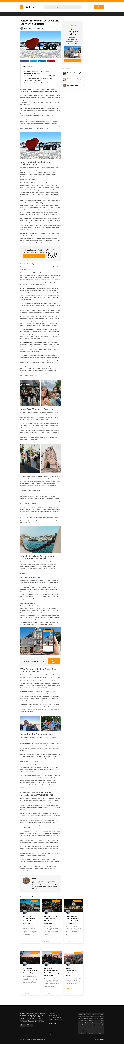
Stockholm (87, 1029)
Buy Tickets (99, 7)
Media (50, 1028)
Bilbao (84, 1016)
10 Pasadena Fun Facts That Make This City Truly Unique (30, 970)
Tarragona (81, 1031)
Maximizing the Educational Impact (32, 80)
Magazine (51, 1034)
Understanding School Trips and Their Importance (36, 71)
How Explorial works (54, 1015)
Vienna (82, 1033)
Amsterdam (95, 1014)
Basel (80, 1016)
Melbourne (93, 1022)
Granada (96, 1018)
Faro (37, 580)
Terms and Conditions (92, 1041)
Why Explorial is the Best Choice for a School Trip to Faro (38, 78)
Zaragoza (91, 1033)
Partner (51, 1026)
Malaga (80, 1022)
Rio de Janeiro (100, 1026)
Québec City (92, 1026)
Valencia (86, 1031)
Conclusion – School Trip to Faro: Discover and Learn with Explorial (40, 82)
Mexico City (100, 1022)
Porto (86, 1026)
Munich (91, 1024)
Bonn (88, 1016)
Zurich (100, 1033)
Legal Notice (84, 1041)
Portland (81, 1026)
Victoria (101, 1031)
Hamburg (101, 1018)
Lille (86, 1020)
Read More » (25, 937)
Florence (86, 1018)
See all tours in (74, 73)
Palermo (97, 1024)
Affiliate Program (53, 1032)
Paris (102, 1024)
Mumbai (86, 1024)
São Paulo (101, 1029)
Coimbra (97, 1016)
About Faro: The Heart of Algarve (32, 73)
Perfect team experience (55, 1017)
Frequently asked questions (55, 1019)
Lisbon (90, 1020)
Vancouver (92, 1031)
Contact (51, 1030)
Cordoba (80, 1018)
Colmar (101, 1016)
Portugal (40, 28)
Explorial (43, 561)
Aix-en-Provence (87, 1014)
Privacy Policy (101, 1041)
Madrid (101, 1020)
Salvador (81, 1029)
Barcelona (101, 1014)
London (96, 1020)
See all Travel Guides (73, 85)
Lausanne (81, 1020)
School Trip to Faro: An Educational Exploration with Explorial (39, 75)
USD (89, 7)
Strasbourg (94, 1029)
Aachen (80, 1014)
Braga (92, 1016)
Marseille (86, 1022)
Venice (97, 1031)
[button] (24, 61)
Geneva (90, 1018)
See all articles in (74, 79)
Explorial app (52, 1013)
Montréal (81, 1024)
